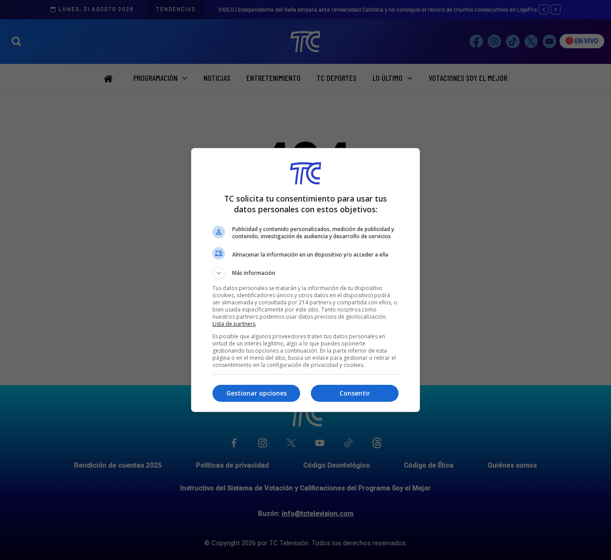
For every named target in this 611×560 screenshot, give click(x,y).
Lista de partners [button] (233, 324)
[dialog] (305, 280)
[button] (305, 273)
